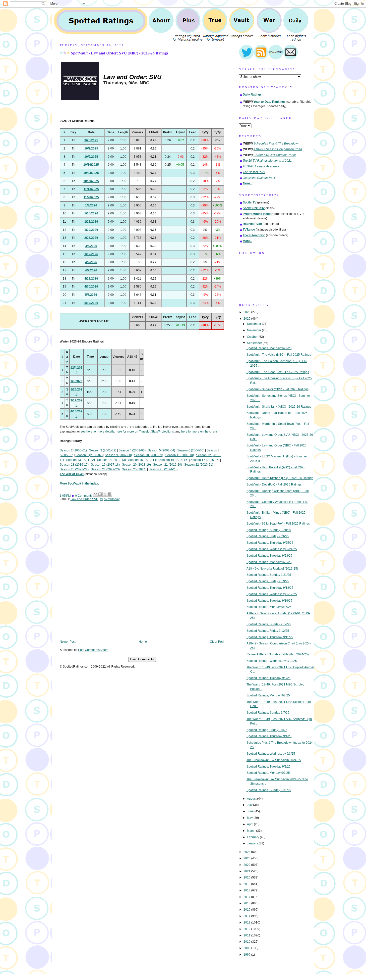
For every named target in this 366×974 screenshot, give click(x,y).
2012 (247, 929)
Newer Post (67, 641)
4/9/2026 (91, 270)
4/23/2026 (91, 278)
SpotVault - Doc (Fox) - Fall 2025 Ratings (274, 484)
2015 (247, 909)
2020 (247, 877)
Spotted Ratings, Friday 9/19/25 (267, 581)
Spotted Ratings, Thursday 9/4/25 (269, 736)
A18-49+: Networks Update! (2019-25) (272, 568)
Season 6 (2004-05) (190, 450)
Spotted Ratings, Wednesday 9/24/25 (271, 549)
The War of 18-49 (72, 474)
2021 (247, 871)
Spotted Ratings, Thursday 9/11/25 (269, 637)
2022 (247, 865)
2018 (247, 890)
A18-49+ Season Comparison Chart (277, 149)
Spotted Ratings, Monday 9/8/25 (268, 695)
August (252, 798)
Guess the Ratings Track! (259, 178)
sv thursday (112, 499)
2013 (247, 922)
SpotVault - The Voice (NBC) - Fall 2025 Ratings (278, 354)
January (253, 843)
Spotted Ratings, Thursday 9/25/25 (269, 542)
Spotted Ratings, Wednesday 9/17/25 (271, 594)
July (250, 805)
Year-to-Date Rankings (269, 101)
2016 (247, 903)
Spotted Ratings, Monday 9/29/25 (269, 348)
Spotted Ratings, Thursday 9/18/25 (269, 587)
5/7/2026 (91, 294)
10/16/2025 (91, 164)
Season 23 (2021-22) (74, 469)
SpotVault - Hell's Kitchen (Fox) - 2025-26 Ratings (279, 478)
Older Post (217, 641)
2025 (247, 318)
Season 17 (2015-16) (204, 460)
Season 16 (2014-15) (173, 460)
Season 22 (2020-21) (198, 464)
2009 (247, 948)
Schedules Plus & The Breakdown (276, 143)
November (254, 330)
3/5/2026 (91, 246)
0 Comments (83, 495)
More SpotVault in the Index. (79, 483)
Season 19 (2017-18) (105, 464)
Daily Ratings (252, 94)
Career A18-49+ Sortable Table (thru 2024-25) (277, 654)
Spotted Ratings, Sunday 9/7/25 (267, 712)
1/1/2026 (76, 381)
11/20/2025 (91, 197)
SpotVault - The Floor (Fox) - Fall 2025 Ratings (277, 372)
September (255, 343)
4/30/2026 (91, 286)
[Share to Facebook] (109, 494)
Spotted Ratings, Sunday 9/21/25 (268, 575)
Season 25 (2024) (134, 469)
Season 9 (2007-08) (118, 455)
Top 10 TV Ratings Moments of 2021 (267, 160)
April (250, 824)
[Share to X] (104, 494)
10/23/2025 (91, 173)
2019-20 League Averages (261, 166)
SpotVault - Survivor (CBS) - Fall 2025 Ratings (277, 389)
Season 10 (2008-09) (148, 455)
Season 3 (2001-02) (102, 450)
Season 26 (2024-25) (163, 469)
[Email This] (95, 494)
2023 (247, 858)
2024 (247, 852)
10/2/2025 (91, 148)
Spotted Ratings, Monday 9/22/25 (269, 562)
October (252, 337)
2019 (247, 884)
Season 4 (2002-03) (132, 450)
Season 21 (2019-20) (167, 464)
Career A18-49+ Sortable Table (274, 155)
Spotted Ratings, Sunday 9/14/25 (268, 624)
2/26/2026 (91, 238)
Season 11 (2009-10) (179, 455)
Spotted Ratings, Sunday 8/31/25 (268, 790)
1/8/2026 (91, 205)
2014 (247, 916)
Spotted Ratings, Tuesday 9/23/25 (269, 555)
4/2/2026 (91, 262)
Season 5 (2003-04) (161, 450)
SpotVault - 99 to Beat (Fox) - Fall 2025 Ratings (278, 523)
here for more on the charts (199, 431)
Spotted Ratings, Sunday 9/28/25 (268, 530)
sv (101, 499)
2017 (247, 897)
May (250, 818)
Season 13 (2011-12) (80, 460)
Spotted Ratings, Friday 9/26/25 (267, 536)
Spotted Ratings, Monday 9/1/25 (268, 773)
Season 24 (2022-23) (105, 469)
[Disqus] (142, 574)
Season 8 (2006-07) (89, 455)
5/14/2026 (91, 303)
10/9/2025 (91, 156)
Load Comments (142, 659)
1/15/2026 (91, 213)
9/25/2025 (91, 140)
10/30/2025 (91, 181)
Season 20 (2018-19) (136, 464)
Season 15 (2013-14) (142, 460)
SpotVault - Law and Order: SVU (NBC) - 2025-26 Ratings (119, 53)
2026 (247, 312)
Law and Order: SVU (84, 499)
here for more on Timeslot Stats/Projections (145, 431)
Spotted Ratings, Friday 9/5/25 (266, 730)
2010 (247, 941)
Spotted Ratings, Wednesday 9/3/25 (270, 753)
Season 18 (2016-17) (74, 464)
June (250, 811)
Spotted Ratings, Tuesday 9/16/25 (269, 600)
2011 (247, 935)
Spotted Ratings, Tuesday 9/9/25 (268, 678)
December (254, 324)
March (251, 830)
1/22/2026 (91, 221)
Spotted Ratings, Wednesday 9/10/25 (271, 661)
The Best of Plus (254, 172)
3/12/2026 (91, 254)
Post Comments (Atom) (93, 650)
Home (143, 641)
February (253, 837)
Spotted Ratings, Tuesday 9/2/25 (268, 766)
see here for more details (97, 431)
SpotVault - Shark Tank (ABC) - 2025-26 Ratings (278, 406)
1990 (247, 954)
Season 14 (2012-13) (111, 460)
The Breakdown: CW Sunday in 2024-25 (273, 760)
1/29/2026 (91, 230)
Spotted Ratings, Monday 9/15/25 (269, 607)
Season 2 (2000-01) (73, 450)
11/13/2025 (91, 189)
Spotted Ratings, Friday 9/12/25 (267, 631)
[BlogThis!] (100, 494)
